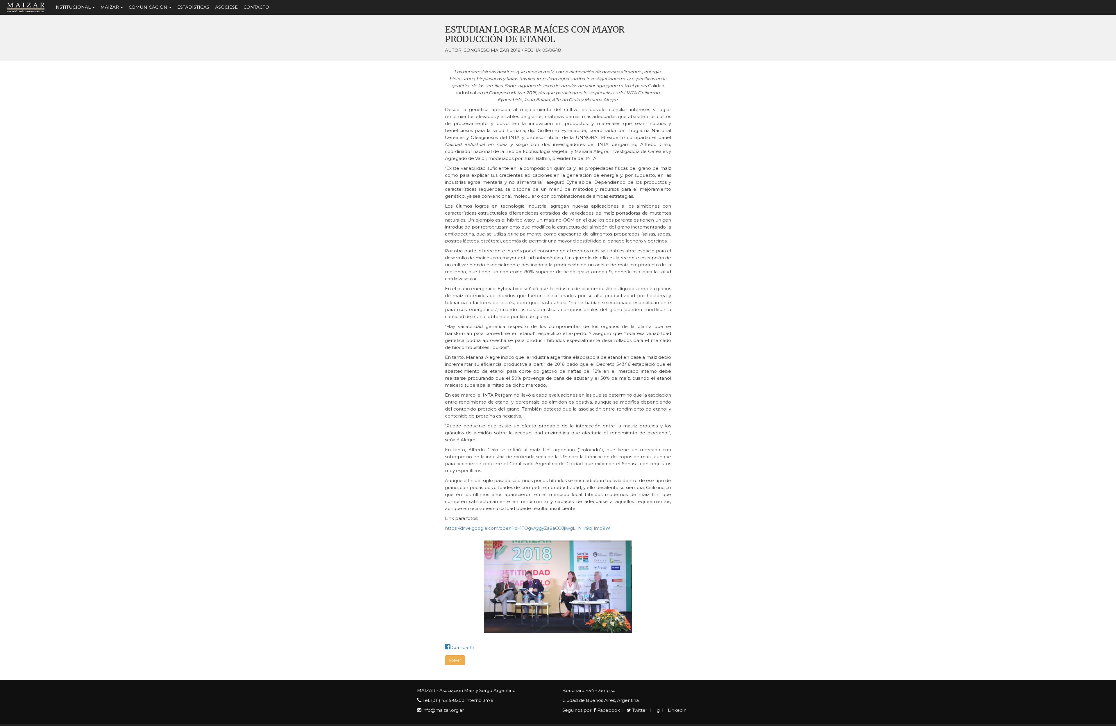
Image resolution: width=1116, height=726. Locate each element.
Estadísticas (193, 7)
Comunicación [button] (149, 7)
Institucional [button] (73, 7)
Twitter (639, 710)
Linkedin (676, 710)
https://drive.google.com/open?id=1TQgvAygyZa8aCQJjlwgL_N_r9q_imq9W (527, 528)
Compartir (462, 647)
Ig (657, 710)
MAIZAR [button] (110, 7)
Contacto (256, 7)
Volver (455, 660)
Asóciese (226, 7)
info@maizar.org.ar (443, 710)
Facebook (608, 710)
